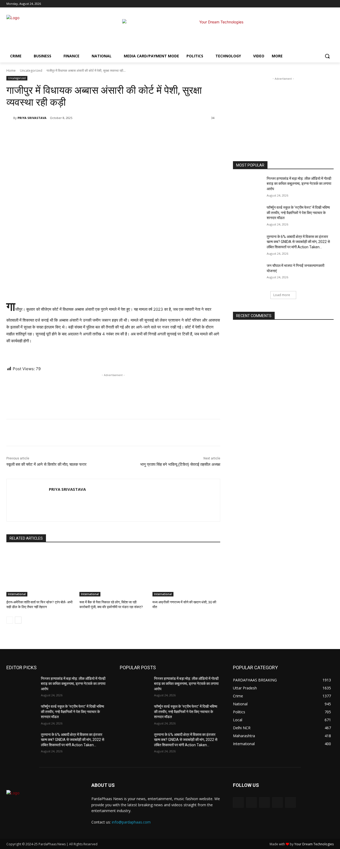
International (17, 594)
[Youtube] (331, 4)
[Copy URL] (105, 131)
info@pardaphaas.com (131, 822)
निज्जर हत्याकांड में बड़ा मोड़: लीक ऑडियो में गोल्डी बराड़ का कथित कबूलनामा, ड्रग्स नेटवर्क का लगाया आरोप (299, 183)
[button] (327, 56)
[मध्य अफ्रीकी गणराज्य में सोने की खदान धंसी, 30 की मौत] (186, 573)
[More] (118, 131)
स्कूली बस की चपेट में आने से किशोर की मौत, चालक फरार (46, 464)
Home (11, 70)
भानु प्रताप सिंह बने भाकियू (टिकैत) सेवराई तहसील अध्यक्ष (180, 464)
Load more (281, 295)
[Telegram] (93, 131)
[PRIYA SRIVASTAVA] (9, 118)
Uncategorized (31, 70)
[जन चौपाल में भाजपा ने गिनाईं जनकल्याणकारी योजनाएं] (248, 273)
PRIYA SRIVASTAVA (32, 118)
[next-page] (18, 620)
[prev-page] (9, 620)
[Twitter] (316, 4)
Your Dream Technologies (314, 844)
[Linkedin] (81, 131)
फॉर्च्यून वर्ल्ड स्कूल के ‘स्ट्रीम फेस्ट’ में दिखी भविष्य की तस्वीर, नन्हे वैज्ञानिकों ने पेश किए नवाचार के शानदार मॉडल (298, 212)
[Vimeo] (323, 4)
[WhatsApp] (69, 131)
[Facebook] (301, 4)
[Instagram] (308, 4)
